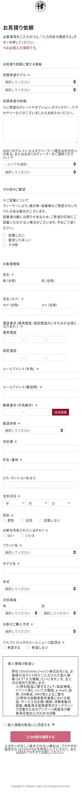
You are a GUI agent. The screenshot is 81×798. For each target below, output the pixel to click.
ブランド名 (10, 545)
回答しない (52, 520)
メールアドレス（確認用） (20, 386)
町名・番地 (10, 459)
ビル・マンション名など (19, 477)
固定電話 (10, 350)
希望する (13, 647)
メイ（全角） (49, 304)
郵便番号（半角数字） (18, 405)
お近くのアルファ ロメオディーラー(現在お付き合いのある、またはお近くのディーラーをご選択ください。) (40, 153)
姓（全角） (10, 280)
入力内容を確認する (40, 736)
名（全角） (48, 280)
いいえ (30, 535)
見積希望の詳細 (15, 100)
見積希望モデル (14, 74)
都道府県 (10, 423)
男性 (10, 520)
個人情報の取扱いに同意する (28, 724)
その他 (12, 244)
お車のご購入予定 (16, 624)
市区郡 (8, 441)
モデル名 (9, 563)
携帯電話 (10, 332)
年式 (6, 581)
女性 (29, 520)
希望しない (40, 647)
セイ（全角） (11, 304)
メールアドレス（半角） (19, 368)
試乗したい (16, 235)
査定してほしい (19, 239)
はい (10, 535)
